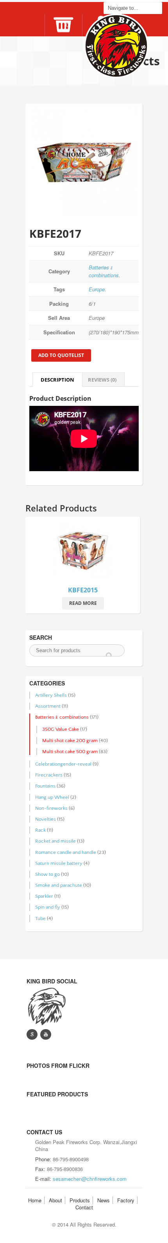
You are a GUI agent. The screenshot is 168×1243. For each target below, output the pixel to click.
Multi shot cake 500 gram (70, 751)
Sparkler (44, 896)
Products (80, 1200)
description (57, 379)
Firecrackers (49, 775)
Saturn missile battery (58, 863)
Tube (40, 918)
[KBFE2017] (84, 162)
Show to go (47, 874)
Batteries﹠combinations (104, 271)
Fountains (45, 786)
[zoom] (83, 552)
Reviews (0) (102, 379)
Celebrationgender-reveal (63, 764)
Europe (97, 289)
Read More (83, 603)
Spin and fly (47, 907)
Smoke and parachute (58, 885)
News (103, 1200)
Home (34, 1200)
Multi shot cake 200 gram (70, 740)
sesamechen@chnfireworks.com (90, 1178)
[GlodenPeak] (46, 1005)
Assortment (48, 706)
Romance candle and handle (65, 852)
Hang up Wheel (52, 797)
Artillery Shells (51, 695)
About (55, 1200)
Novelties (45, 819)
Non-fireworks (51, 808)
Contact (84, 1207)
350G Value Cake (60, 729)
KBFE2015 (83, 590)
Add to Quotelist (61, 355)
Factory (125, 1200)
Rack (40, 830)
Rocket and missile (55, 841)
